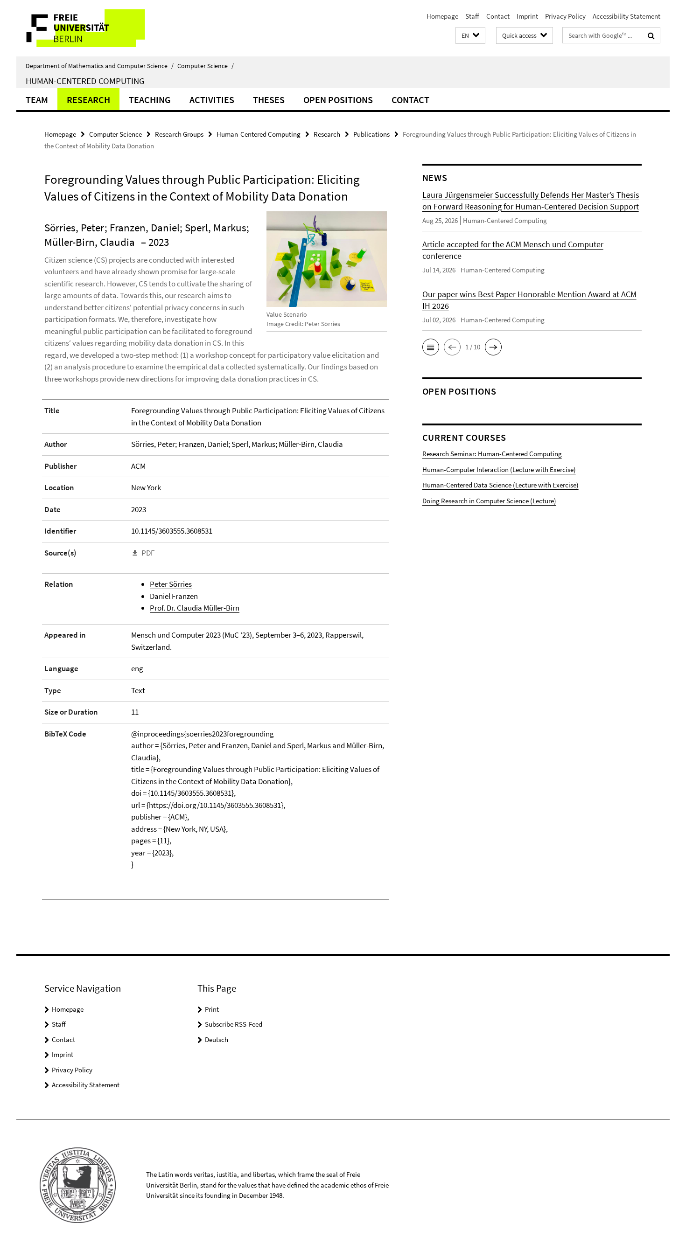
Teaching (150, 99)
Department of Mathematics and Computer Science (100, 66)
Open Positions (338, 99)
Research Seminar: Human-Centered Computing (492, 453)
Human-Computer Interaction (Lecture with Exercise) (499, 469)
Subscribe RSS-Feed (233, 1024)
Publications (371, 134)
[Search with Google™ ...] (651, 35)
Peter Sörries (171, 584)
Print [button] (212, 1009)
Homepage (442, 16)
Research (88, 99)
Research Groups (179, 134)
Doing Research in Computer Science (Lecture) (489, 500)
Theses (269, 99)
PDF (147, 553)
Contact (498, 16)
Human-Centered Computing (85, 80)
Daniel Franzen (174, 596)
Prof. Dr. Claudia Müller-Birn (194, 608)
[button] (470, 35)
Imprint (527, 16)
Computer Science (205, 66)
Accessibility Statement (626, 16)
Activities (211, 99)
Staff (472, 16)
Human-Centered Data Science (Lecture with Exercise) (500, 484)
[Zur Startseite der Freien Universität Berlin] (94, 28)
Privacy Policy (565, 16)
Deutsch (216, 1039)
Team (37, 99)
